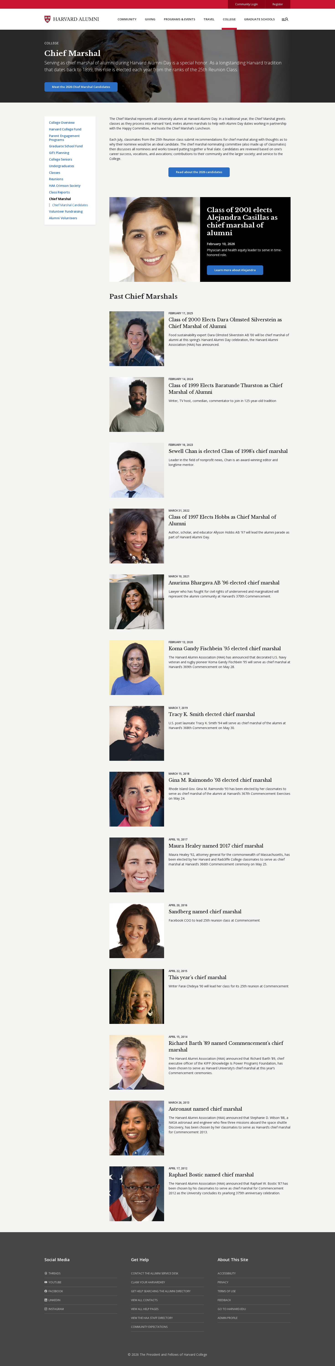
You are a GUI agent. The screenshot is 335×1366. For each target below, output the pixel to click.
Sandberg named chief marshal (205, 911)
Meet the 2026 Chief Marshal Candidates (81, 87)
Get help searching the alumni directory (161, 1291)
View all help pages (144, 1309)
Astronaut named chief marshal (205, 1109)
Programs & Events (179, 19)
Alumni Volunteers (63, 218)
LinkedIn (54, 1300)
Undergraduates (61, 166)
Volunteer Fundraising (66, 211)
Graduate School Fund (66, 146)
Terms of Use (227, 1291)
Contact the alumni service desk (154, 1273)
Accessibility (227, 1273)
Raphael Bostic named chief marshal (211, 1175)
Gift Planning (59, 153)
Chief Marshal (60, 199)
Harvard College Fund (65, 129)
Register (278, 4)
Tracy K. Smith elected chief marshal (212, 714)
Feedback (224, 1300)
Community (127, 19)
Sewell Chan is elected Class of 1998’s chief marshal (228, 451)
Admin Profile (227, 1318)
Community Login (246, 4)
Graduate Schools (259, 19)
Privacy (223, 1282)
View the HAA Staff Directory (152, 1318)
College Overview (61, 122)
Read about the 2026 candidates (199, 172)
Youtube (54, 1282)
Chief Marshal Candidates (70, 205)
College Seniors (60, 159)
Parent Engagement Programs (64, 138)
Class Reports (59, 192)
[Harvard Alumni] (71, 19)
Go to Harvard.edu (232, 1309)
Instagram (56, 1309)
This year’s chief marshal (198, 977)
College (229, 19)
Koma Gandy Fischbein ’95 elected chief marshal (225, 648)
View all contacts (144, 1300)
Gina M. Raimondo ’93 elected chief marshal (220, 780)
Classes (54, 172)
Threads (54, 1273)
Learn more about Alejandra (235, 270)
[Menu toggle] (285, 19)
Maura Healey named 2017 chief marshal (216, 846)
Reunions (56, 179)
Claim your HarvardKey (148, 1282)
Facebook (55, 1291)
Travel (209, 19)
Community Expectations (149, 1327)
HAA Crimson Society (64, 185)
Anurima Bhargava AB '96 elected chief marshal (224, 583)
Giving (150, 19)
